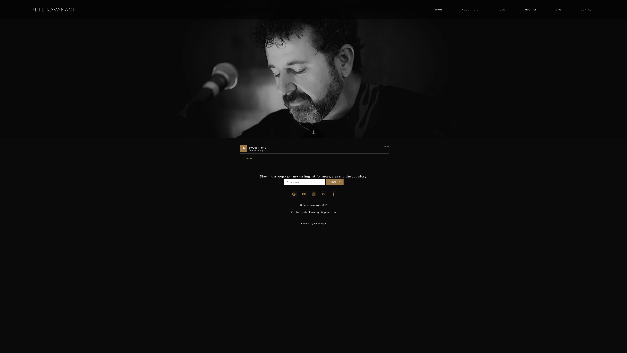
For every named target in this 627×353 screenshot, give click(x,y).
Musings (531, 9)
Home (439, 9)
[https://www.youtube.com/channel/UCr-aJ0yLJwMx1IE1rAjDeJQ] (303, 194)
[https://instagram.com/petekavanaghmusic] (313, 194)
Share (249, 158)
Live (559, 9)
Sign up (335, 182)
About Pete (470, 9)
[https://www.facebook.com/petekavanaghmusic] (333, 194)
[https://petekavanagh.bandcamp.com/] (323, 194)
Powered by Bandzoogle (313, 223)
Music (502, 9)
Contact (587, 9)
